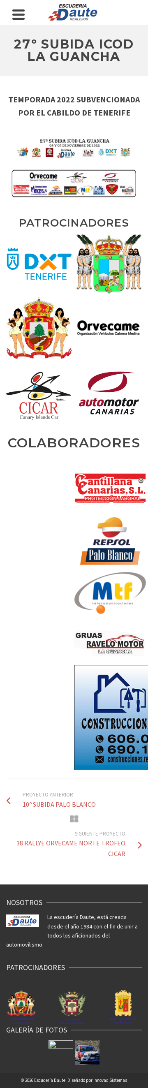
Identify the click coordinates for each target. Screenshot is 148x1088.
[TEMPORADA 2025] (87, 1052)
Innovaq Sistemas (110, 1080)
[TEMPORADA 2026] (61, 1052)
